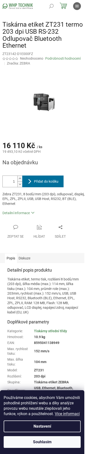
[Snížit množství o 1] (19, 184)
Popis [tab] (11, 258)
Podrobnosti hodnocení (63, 58)
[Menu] (77, 6)
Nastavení (42, 426)
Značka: (18, 63)
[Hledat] (51, 6)
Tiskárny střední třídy (50, 331)
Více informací (67, 413)
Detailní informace (16, 213)
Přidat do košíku (46, 181)
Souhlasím (42, 442)
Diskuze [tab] (24, 258)
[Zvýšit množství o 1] (19, 178)
